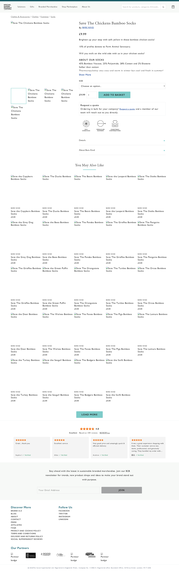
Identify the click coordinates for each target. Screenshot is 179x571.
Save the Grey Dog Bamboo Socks (25, 258)
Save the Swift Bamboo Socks (118, 396)
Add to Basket (114, 94)
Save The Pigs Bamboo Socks (118, 350)
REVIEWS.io (105, 433)
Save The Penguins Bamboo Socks (152, 258)
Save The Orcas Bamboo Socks (151, 304)
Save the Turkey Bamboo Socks (24, 396)
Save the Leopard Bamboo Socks (120, 212)
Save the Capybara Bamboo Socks (25, 212)
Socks (53, 17)
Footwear (44, 17)
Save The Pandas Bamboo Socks (87, 258)
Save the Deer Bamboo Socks (23, 350)
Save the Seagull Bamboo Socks (56, 396)
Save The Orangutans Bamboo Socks (85, 304)
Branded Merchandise (48, 7)
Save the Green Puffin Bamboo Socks (54, 304)
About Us (86, 7)
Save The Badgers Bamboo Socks (88, 396)
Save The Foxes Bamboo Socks (87, 350)
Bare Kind (88, 27)
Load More (90, 414)
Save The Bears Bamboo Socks (87, 212)
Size (81, 81)
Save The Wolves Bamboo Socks (56, 350)
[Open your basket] (173, 7)
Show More (85, 74)
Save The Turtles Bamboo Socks (119, 304)
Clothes (35, 17)
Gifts (32, 7)
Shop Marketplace (69, 7)
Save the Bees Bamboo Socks (55, 258)
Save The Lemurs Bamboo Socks (151, 350)
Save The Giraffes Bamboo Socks (120, 258)
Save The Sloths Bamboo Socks (151, 212)
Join (122, 490)
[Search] (163, 6)
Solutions (22, 7)
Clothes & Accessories (20, 17)
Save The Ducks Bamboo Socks (56, 212)
